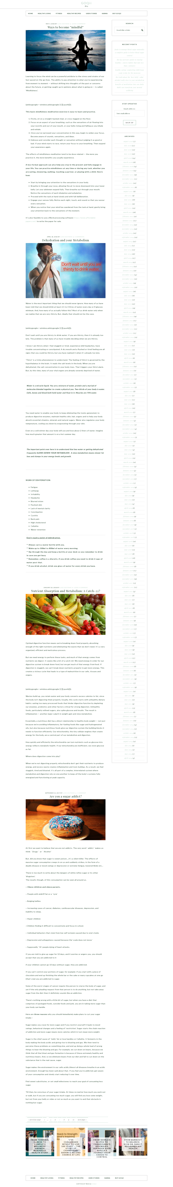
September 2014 (128, 737)
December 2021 (128, 375)
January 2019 (128, 521)
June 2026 (128, 150)
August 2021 (128, 391)
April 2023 (128, 308)
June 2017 (128, 600)
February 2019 (128, 516)
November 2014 (128, 729)
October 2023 (128, 283)
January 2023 (128, 321)
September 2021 (128, 387)
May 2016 (128, 654)
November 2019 (128, 479)
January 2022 (128, 371)
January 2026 (128, 171)
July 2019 (128, 496)
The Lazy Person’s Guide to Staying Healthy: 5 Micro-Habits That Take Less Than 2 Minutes (129, 63)
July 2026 (127, 146)
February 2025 (128, 216)
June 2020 (128, 450)
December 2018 (128, 525)
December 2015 (128, 675)
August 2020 (128, 441)
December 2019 (128, 475)
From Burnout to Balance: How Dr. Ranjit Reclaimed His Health (133, 1144)
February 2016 (128, 666)
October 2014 (128, 733)
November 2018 (128, 529)
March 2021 (128, 412)
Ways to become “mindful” (66, 27)
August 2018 (127, 541)
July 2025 (128, 196)
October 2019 (128, 483)
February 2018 (128, 566)
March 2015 (128, 712)
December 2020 (128, 425)
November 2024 (128, 229)
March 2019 (128, 512)
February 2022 (128, 366)
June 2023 (128, 300)
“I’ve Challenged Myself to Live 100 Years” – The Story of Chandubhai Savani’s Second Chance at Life (71, 1147)
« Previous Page (35, 1120)
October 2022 (128, 333)
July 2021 (128, 396)
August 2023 (128, 291)
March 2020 (127, 462)
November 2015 (128, 679)
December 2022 (128, 325)
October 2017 (128, 583)
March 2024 (127, 262)
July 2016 (128, 646)
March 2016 (128, 662)
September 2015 (128, 687)
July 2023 (127, 296)
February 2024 (127, 266)
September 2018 (128, 537)
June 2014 (128, 750)
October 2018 (128, 533)
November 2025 (128, 179)
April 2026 (128, 158)
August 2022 (128, 341)
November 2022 (128, 329)
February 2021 (128, 416)
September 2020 (128, 437)
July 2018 (128, 546)
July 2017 (128, 596)
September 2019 (128, 487)
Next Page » (82, 1120)
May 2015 (128, 704)
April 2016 (128, 658)
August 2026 (128, 141)
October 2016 (128, 633)
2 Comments (79, 237)
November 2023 (128, 279)
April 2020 (128, 458)
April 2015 (128, 708)
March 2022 (128, 362)
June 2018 (128, 550)
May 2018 (128, 554)
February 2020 (128, 466)
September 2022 (128, 337)
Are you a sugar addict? (66, 796)
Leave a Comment (78, 23)
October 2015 (128, 683)
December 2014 (127, 725)
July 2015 (128, 696)
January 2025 (128, 221)
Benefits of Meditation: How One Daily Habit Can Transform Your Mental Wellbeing (129, 87)
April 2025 (128, 208)
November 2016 (128, 629)
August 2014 (127, 741)
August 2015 (128, 691)
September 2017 (128, 587)
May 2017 (128, 604)
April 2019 (128, 508)
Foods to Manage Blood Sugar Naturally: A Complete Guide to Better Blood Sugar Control (130, 52)
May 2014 (128, 754)
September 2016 (128, 637)
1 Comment (81, 793)
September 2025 (128, 187)
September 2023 (128, 287)
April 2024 (128, 258)
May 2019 (128, 504)
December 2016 (127, 625)
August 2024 (127, 241)
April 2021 (128, 408)
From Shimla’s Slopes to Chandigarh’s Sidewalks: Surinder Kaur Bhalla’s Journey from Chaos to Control (102, 1148)
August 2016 (128, 641)
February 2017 (128, 616)
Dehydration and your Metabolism (65, 240)
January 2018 (128, 571)
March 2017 (128, 612)
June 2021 (128, 400)
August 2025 (128, 191)
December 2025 (128, 175)
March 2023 (127, 312)
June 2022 (128, 350)
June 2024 (128, 250)
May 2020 (128, 454)
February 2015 (128, 716)
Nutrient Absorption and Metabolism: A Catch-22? (65, 591)
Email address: (130, 109)
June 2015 (128, 700)
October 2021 (128, 383)
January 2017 (128, 621)
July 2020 (128, 446)
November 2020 (128, 429)
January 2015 (128, 721)
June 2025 (128, 200)
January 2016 (128, 671)
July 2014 (128, 746)
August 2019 (128, 491)
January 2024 (128, 271)
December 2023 (128, 275)
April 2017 (128, 608)
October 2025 (128, 183)
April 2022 (128, 358)
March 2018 (128, 562)
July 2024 (127, 246)
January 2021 (128, 421)
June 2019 (128, 500)
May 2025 (128, 204)
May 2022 (128, 354)
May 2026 (127, 154)
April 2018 (128, 558)
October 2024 (128, 233)
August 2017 (128, 591)
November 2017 (128, 579)
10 (73, 1120)
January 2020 (128, 471)
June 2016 (128, 650)
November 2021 (128, 379)
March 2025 (127, 212)
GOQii (86, 3)
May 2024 (127, 254)
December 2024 (127, 225)
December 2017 (127, 575)
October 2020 (128, 433)
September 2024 (128, 237)
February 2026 (128, 166)
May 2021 (127, 404)
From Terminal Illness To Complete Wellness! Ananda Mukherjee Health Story (40, 1146)
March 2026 (127, 162)
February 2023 (128, 316)
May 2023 (127, 304)
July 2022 (127, 346)
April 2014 (128, 758)
